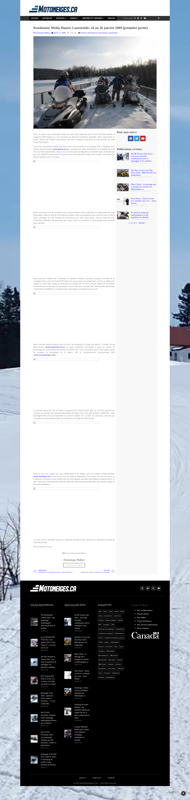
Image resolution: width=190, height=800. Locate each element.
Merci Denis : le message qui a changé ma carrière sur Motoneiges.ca (143, 186)
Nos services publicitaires (147, 625)
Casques (106, 624)
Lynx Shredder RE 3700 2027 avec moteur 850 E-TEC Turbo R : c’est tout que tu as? (48, 642)
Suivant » (142, 223)
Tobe (100, 673)
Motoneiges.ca (103, 655)
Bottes (120, 620)
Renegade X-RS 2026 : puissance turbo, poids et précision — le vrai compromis (48, 698)
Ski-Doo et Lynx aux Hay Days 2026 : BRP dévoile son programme (143, 172)
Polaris (119, 660)
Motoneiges (110, 651)
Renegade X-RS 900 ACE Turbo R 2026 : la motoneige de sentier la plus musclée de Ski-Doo (49, 759)
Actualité (47, 18)
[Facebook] (130, 138)
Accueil (34, 18)
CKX (112, 624)
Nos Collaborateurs (145, 610)
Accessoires (108, 616)
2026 (100, 616)
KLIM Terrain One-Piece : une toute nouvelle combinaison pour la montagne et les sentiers (142, 157)
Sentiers (111, 664)
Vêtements (115, 673)
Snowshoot (102, 668)
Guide (107, 642)
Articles (60, 18)
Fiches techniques (144, 621)
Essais (73, 18)
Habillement (115, 642)
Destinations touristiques (97, 33)
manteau (101, 651)
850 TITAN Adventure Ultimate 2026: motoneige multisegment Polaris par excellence (48, 718)
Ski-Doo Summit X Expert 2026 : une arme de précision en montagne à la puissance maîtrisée (48, 662)
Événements (110, 677)
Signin (111, 778)
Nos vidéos (141, 618)
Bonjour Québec (111, 620)
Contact (96, 778)
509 (100, 611)
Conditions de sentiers (106, 633)
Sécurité (120, 668)
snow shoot (112, 668)
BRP (100, 624)
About (82, 778)
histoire (101, 646)
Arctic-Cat (117, 616)
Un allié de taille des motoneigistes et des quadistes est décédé (140, 214)
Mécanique (113, 655)
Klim (116, 646)
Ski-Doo (118, 664)
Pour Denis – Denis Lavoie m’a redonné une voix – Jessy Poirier (143, 200)
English (111, 18)
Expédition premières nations (114, 638)
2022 (105, 611)
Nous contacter (143, 628)
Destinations (119, 633)
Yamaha (101, 677)
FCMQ (100, 642)
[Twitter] (137, 138)
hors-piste (109, 646)
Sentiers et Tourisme (92, 18)
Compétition (120, 629)
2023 (110, 611)
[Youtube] (143, 138)
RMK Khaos (102, 664)
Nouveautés (102, 660)
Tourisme (107, 673)
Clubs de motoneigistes (106, 629)
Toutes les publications (74, 565)
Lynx (121, 646)
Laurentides (113, 33)
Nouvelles (112, 660)
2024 (116, 611)
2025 (122, 611)
